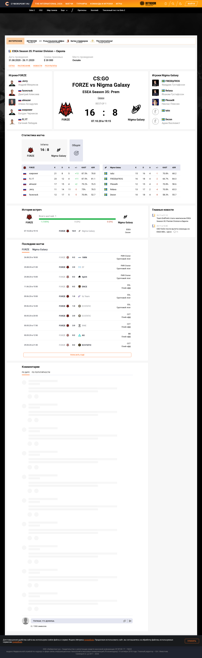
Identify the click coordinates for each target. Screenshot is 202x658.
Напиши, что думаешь (43, 621)
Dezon (113, 195)
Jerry (31, 189)
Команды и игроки (101, 4)
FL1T (31, 179)
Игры (119, 4)
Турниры (81, 4)
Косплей (94, 10)
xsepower (33, 173)
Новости (37, 66)
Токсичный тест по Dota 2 (114, 10)
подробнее (89, 640)
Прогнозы (82, 10)
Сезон (101, 98)
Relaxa (113, 189)
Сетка (12, 66)
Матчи (69, 4)
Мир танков (52, 10)
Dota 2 (32, 10)
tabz (112, 173)
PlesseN (114, 184)
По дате (26, 372)
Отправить (130, 621)
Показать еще (77, 355)
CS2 (40, 10)
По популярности (41, 372)
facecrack (33, 195)
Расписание (24, 66)
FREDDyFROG (116, 179)
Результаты (51, 66)
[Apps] (165, 3)
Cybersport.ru (81, 654)
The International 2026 (48, 4)
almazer (33, 184)
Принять (192, 641)
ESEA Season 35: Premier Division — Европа (38, 51)
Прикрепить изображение (124, 621)
